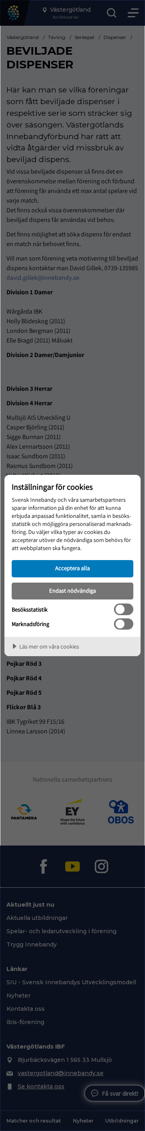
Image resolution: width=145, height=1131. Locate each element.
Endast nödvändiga (72, 590)
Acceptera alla (72, 568)
